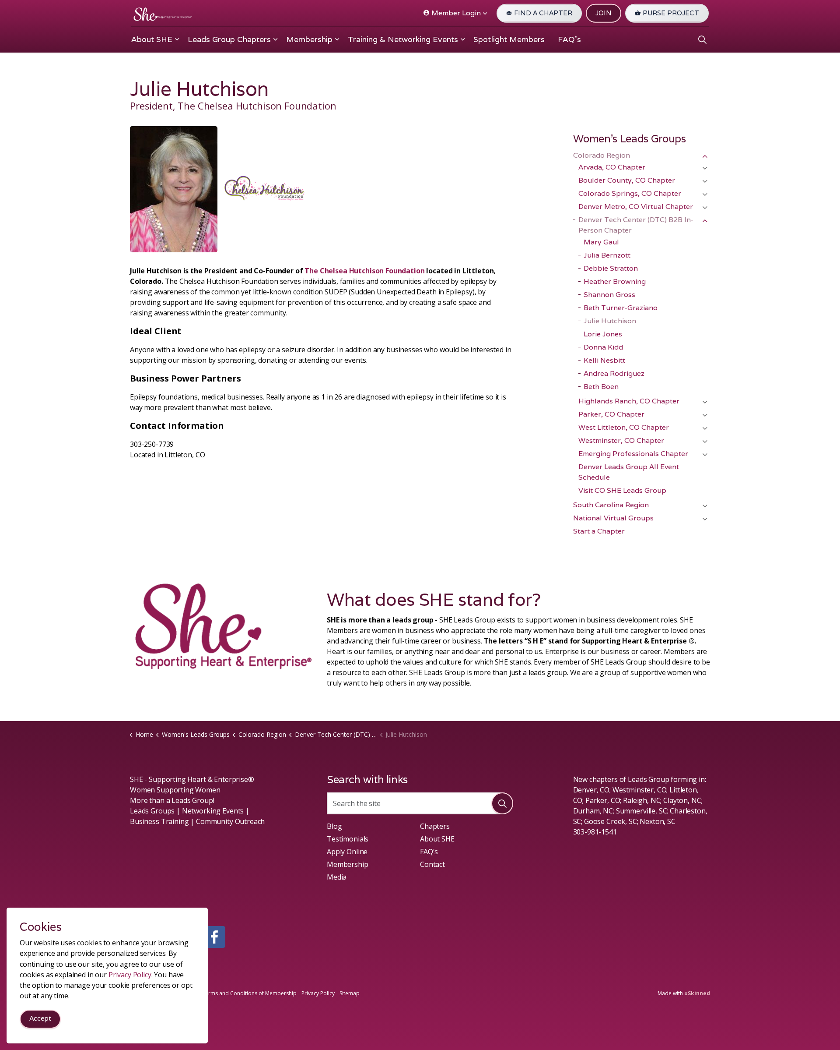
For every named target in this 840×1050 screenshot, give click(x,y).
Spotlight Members (509, 39)
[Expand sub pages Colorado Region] (705, 156)
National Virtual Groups (613, 518)
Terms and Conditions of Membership (249, 993)
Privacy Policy (318, 993)
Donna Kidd (603, 347)
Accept (40, 1019)
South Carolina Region (611, 504)
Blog (334, 826)
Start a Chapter (599, 531)
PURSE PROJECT (671, 13)
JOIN (603, 13)
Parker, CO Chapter (611, 414)
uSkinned (697, 993)
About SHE (151, 39)
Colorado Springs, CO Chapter (629, 193)
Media (336, 877)
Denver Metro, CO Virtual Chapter (635, 206)
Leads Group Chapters (229, 39)
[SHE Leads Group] (162, 14)
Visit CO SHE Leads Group (622, 490)
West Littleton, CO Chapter (623, 427)
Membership (309, 39)
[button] (502, 803)
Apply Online (347, 851)
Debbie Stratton (611, 268)
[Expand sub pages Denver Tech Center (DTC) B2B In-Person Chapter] (705, 221)
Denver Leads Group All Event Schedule (628, 472)
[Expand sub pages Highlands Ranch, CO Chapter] (705, 402)
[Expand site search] (702, 39)
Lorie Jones (603, 334)
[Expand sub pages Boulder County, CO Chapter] (705, 181)
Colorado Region (601, 155)
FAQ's (569, 39)
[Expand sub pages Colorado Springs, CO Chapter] (705, 194)
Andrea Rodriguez (614, 373)
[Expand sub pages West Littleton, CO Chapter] (705, 428)
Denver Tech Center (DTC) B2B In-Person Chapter (635, 225)
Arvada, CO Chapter (611, 167)
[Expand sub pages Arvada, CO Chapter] (705, 168)
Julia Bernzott (607, 255)
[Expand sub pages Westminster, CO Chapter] (705, 441)
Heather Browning (615, 281)
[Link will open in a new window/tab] (214, 937)
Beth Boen (601, 386)
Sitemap (350, 993)
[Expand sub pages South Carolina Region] (705, 506)
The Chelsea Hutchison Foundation (364, 271)
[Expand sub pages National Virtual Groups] (705, 519)
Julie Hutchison (610, 320)
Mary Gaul (601, 242)
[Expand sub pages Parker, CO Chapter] (705, 415)
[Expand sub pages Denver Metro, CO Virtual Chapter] (705, 207)
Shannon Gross (609, 294)
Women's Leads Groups (629, 138)
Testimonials (347, 839)
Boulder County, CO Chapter (626, 180)
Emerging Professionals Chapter (633, 453)
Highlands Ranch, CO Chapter (628, 401)
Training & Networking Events (403, 39)
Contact (432, 864)
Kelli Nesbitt (604, 360)
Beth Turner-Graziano (621, 307)
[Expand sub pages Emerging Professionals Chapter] (705, 454)
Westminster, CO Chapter (621, 440)
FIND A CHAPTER (543, 13)
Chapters (435, 826)
